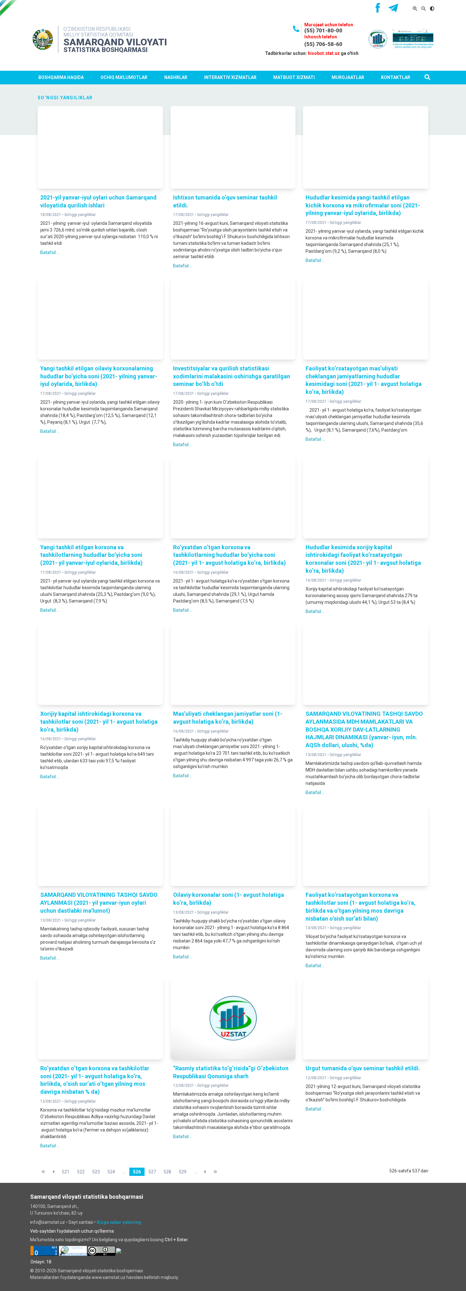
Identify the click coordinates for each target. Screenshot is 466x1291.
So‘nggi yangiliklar (80, 214)
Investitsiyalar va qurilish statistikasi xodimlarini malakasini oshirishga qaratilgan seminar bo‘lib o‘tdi (231, 376)
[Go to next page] (205, 1172)
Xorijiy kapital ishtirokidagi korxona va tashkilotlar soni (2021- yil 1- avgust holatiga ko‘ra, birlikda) (99, 721)
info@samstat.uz (47, 1222)
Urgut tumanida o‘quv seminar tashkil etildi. (363, 1068)
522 (81, 1171)
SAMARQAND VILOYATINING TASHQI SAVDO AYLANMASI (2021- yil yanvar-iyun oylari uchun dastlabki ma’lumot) (99, 902)
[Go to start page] (43, 1172)
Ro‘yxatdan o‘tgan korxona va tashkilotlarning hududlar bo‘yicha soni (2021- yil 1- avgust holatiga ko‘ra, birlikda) (229, 555)
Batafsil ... (50, 252)
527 (152, 1171)
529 (182, 1171)
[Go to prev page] (53, 1172)
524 (111, 1171)
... (124, 1171)
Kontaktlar (395, 77)
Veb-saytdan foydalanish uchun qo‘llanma (72, 1231)
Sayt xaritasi (80, 1222)
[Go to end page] (215, 1172)
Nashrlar (175, 77)
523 (96, 1171)
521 (65, 1171)
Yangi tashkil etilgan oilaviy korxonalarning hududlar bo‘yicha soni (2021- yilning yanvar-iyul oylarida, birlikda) (98, 376)
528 (167, 1171)
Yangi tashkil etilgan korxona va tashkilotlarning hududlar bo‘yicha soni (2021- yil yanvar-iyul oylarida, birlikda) (91, 555)
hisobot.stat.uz (324, 53)
